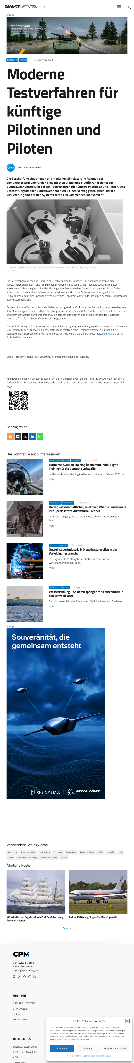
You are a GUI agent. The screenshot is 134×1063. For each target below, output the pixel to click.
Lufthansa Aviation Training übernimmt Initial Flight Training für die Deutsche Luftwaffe (83, 466)
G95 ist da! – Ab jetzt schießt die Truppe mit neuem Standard (97, 918)
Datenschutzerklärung (92, 1055)
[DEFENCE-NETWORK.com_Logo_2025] (25, 6)
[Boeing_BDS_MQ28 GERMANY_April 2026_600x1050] (56, 798)
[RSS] (35, 976)
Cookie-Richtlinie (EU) (25, 1052)
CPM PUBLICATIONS (24, 1003)
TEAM (16, 1014)
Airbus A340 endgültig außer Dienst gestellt (31, 917)
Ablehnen (88, 1048)
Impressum (107, 1055)
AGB (15, 1057)
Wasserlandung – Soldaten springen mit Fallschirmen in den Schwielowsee (86, 593)
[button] (127, 1021)
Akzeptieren (62, 1048)
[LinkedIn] (14, 976)
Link (122, 382)
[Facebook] (24, 976)
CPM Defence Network (29, 167)
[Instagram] (29, 976)
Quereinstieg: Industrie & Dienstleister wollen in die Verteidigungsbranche (83, 551)
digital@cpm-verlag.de (25, 970)
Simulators (110, 334)
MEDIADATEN (20, 1019)
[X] (19, 976)
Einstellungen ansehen (115, 1048)
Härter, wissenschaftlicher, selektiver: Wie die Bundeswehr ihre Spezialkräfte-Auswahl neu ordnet (87, 508)
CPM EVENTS (20, 1009)
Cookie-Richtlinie (74, 1055)
